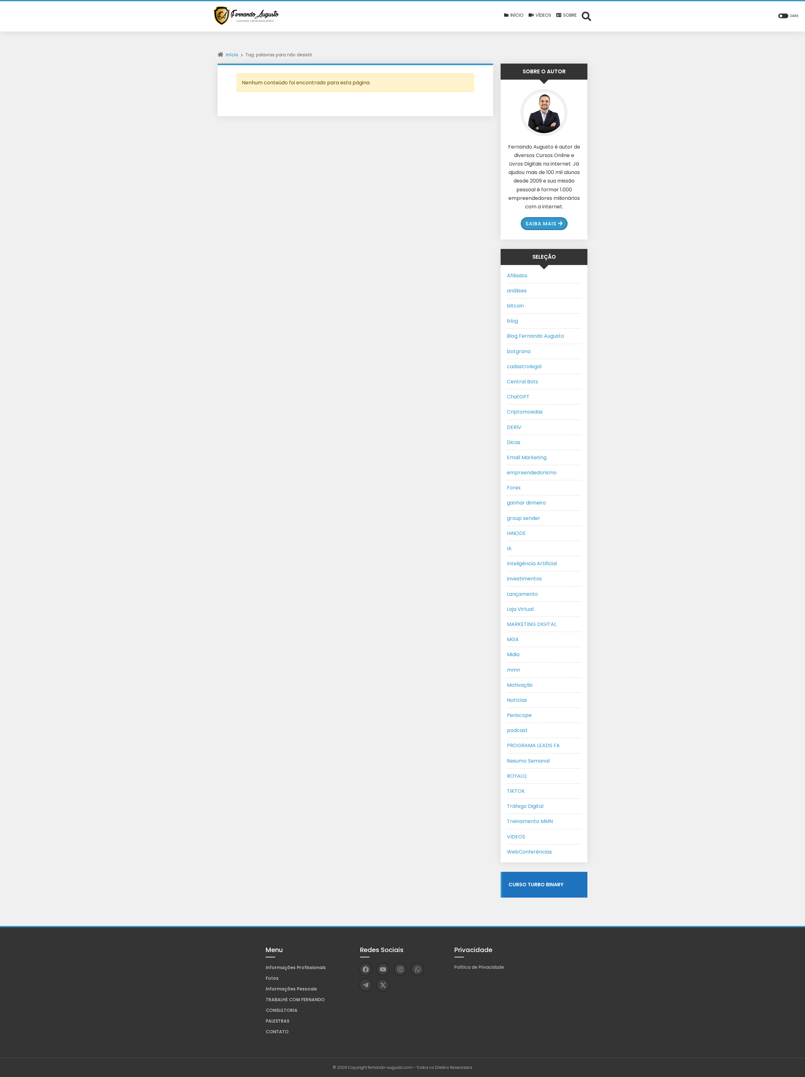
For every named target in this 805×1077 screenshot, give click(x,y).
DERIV (514, 427)
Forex (514, 487)
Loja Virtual (520, 609)
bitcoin (515, 305)
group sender (523, 518)
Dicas (513, 442)
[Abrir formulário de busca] (586, 16)
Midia (513, 654)
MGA (513, 639)
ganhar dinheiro (526, 502)
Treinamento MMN (530, 821)
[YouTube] (382, 969)
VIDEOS (516, 836)
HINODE (516, 533)
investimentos (524, 578)
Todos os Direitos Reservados (444, 1067)
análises (517, 290)
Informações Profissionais (296, 967)
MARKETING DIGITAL (531, 624)
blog (512, 320)
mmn (513, 670)
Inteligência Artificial (532, 563)
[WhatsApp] (417, 969)
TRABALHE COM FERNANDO (295, 999)
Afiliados (517, 275)
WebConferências (529, 851)
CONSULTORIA (281, 1010)
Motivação (520, 685)
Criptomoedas (525, 411)
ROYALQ (517, 776)
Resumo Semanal (528, 760)
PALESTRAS (277, 1021)
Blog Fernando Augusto (535, 336)
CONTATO (277, 1032)
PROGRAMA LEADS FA (533, 745)
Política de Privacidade (479, 967)
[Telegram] (365, 984)
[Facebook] (365, 969)
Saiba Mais (541, 223)
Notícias (517, 700)
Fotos (272, 978)
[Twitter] (382, 984)
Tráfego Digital (525, 806)
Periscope (519, 715)
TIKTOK (516, 791)
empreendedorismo (532, 472)
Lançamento (522, 594)
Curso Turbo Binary (536, 884)
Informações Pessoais (291, 989)
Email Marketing (527, 457)
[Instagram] (400, 969)
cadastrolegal (524, 366)
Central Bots (522, 381)
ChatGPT (518, 396)
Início (232, 55)
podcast (517, 730)
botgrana (518, 351)
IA (509, 548)
